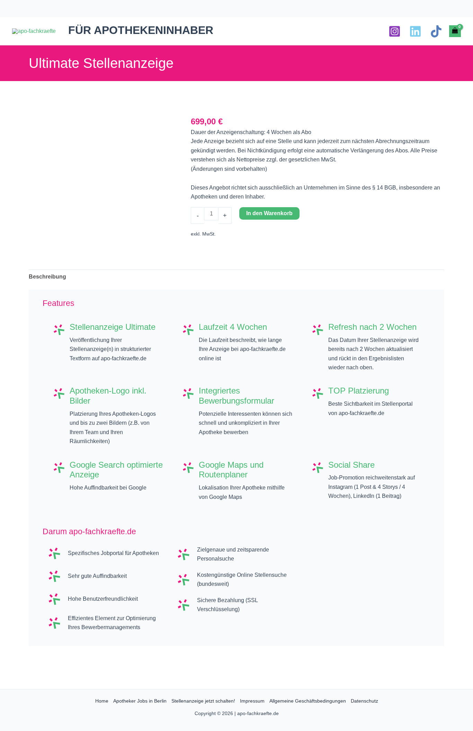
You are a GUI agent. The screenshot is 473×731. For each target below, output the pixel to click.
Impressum (252, 701)
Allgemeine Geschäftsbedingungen (307, 701)
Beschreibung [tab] (47, 277)
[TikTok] (436, 31)
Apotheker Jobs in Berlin (140, 701)
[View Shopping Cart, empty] (455, 31)
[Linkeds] (415, 31)
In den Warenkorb (269, 213)
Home (101, 701)
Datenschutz (364, 701)
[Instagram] (395, 31)
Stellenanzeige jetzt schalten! (203, 701)
